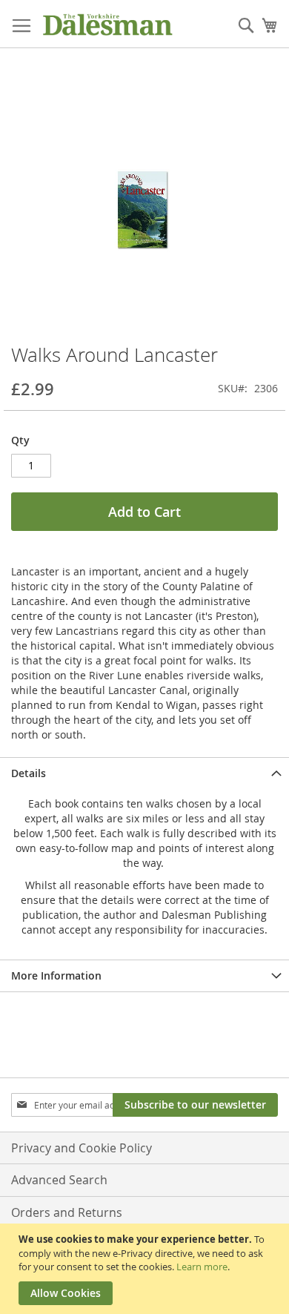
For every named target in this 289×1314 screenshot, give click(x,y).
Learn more (201, 1266)
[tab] (144, 773)
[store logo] (107, 24)
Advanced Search (59, 1180)
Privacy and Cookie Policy (81, 1148)
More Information (56, 975)
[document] (146, 1268)
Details (28, 773)
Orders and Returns (66, 1212)
